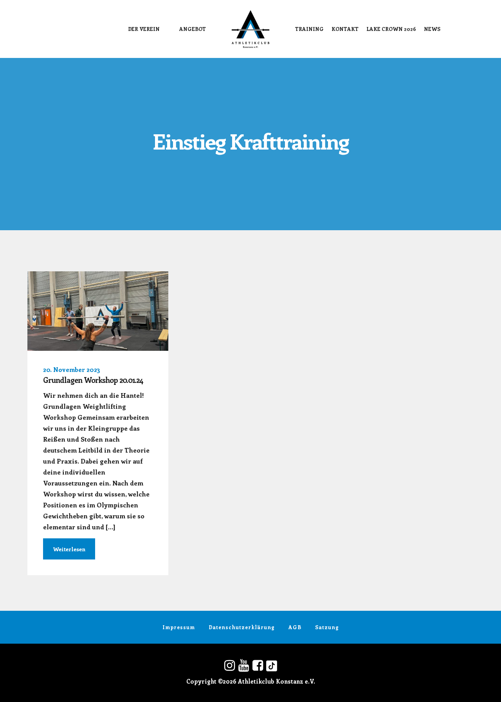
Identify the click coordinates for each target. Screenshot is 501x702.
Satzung (327, 627)
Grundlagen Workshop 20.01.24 (93, 380)
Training (309, 28)
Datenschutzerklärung (242, 627)
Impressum (178, 627)
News (432, 28)
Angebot (192, 28)
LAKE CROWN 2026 (391, 28)
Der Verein (144, 28)
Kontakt (345, 28)
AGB (294, 627)
